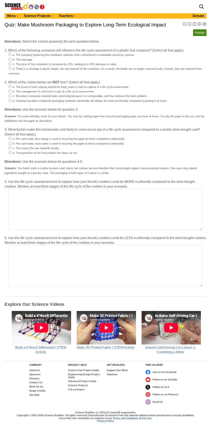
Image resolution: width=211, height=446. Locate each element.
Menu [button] (11, 16)
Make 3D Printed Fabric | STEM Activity (105, 347)
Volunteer (112, 374)
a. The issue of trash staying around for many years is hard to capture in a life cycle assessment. (71, 86)
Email (194, 24)
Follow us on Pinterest (165, 394)
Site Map (34, 395)
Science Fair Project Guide (83, 370)
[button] (201, 6)
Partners (34, 378)
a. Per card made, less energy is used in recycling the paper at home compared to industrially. (69, 138)
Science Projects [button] (37, 16)
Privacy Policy (105, 421)
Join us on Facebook (164, 372)
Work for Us (36, 386)
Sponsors (35, 374)
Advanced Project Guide (82, 381)
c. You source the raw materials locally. (36, 148)
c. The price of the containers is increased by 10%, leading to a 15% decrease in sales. (65, 64)
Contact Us (35, 382)
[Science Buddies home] (26, 9)
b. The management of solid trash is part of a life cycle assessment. (53, 91)
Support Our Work (117, 370)
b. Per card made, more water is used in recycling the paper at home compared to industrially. (68, 143)
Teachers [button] (66, 16)
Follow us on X (160, 387)
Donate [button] (198, 16)
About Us (34, 370)
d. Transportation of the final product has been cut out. (45, 152)
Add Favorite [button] (185, 24)
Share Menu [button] (199, 24)
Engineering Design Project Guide (84, 376)
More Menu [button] (204, 24)
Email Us (157, 402)
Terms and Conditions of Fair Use (132, 418)
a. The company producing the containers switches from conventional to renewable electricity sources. (74, 54)
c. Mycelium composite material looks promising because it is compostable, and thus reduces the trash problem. (80, 96)
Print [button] (190, 24)
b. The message (22, 59)
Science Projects (78, 385)
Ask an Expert (76, 389)
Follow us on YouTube (164, 379)
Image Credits (37, 391)
